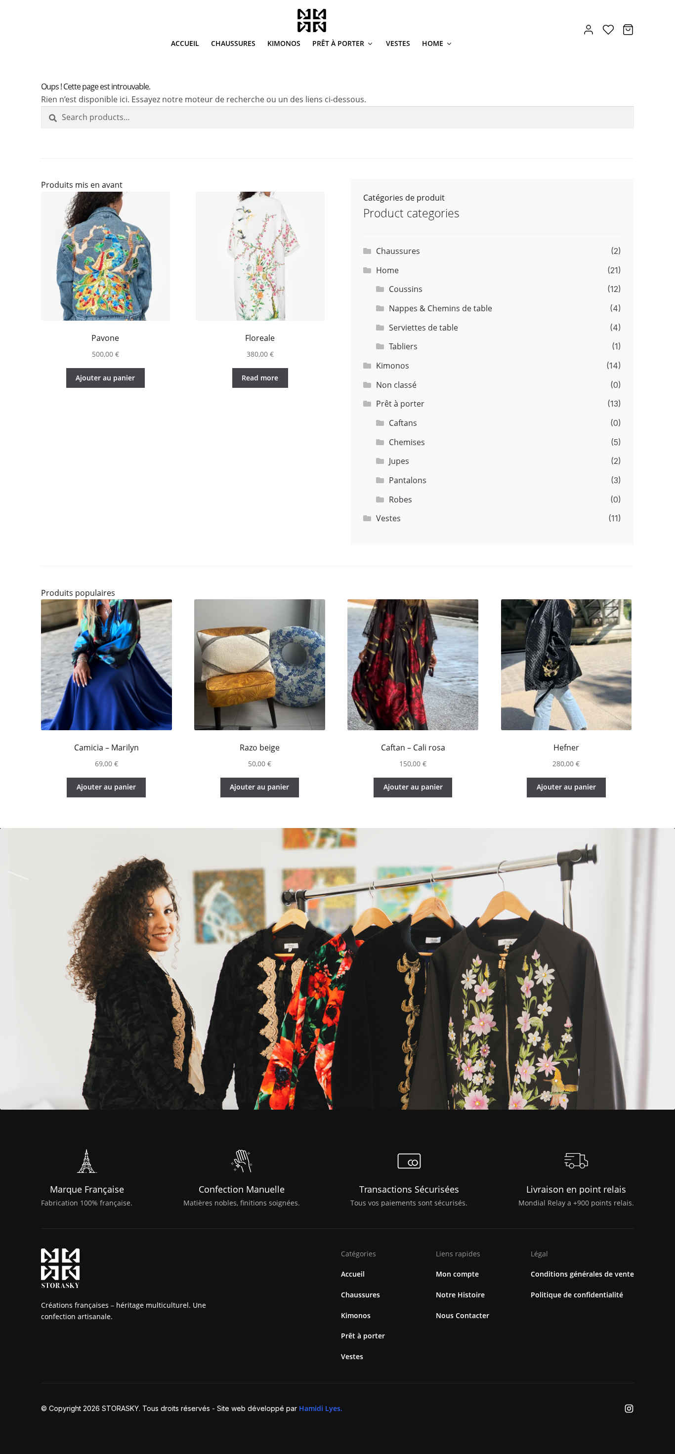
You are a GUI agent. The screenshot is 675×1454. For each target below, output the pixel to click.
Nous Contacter (462, 1315)
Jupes (399, 461)
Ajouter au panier (105, 377)
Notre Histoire (460, 1294)
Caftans (403, 422)
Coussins (405, 289)
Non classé (396, 384)
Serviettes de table (423, 327)
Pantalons (407, 480)
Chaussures (233, 43)
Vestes (398, 43)
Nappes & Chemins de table (440, 308)
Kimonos (283, 43)
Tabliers (403, 346)
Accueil (185, 43)
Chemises (407, 442)
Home (432, 43)
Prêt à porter (338, 43)
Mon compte (457, 1274)
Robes (400, 499)
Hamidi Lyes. (320, 1408)
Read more (260, 377)
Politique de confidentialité (577, 1294)
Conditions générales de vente (582, 1274)
